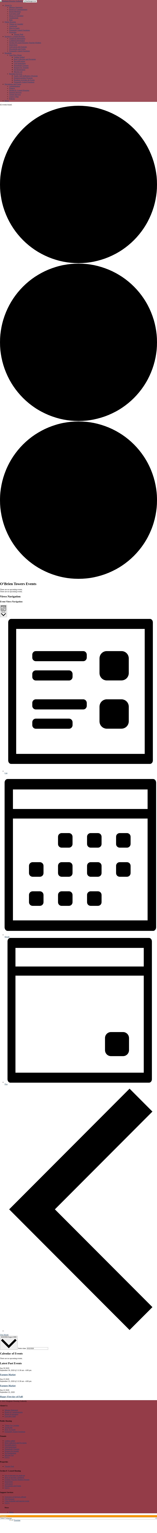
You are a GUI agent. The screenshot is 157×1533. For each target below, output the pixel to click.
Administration (14, 86)
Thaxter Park (18, 34)
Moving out (18, 72)
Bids (11, 20)
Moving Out (9, 1455)
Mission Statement (16, 7)
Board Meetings (15, 12)
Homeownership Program (23, 78)
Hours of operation (11, 1414)
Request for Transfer (21, 68)
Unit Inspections (20, 63)
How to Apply (14, 28)
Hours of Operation (16, 16)
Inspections (13, 45)
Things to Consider (16, 24)
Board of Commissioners (18, 9)
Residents (8, 53)
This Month (4, 1335)
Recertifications (19, 61)
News (7, 101)
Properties (12, 32)
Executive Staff (10, 1416)
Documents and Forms (17, 49)
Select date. (22, 1348)
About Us (8, 5)
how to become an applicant (15, 1475)
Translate (17, 1520)
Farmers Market (8, 1374)
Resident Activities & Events (24, 80)
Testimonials (13, 18)
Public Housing (10, 22)
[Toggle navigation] (30, 1)
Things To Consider (12, 1425)
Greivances (9, 1484)
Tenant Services (15, 95)
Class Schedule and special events (17, 1501)
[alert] (78, 589)
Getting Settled (19, 57)
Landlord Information (17, 41)
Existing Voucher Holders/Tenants (17, 1480)
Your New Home (15, 55)
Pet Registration (19, 70)
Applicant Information (17, 39)
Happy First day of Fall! (11, 1396)
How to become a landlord (14, 1478)
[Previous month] (81, 1331)
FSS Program (9, 1499)
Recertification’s (10, 1445)
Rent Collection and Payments (25, 59)
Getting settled (10, 1441)
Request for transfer (12, 1451)
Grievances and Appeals (18, 47)
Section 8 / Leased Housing (15, 36)
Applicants (13, 26)
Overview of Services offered (15, 1497)
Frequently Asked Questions (19, 30)
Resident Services (15, 74)
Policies (12, 99)
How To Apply (10, 1430)
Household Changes (21, 65)
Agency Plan (14, 97)
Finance (12, 88)
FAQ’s (7, 1457)
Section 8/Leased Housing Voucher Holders (25, 43)
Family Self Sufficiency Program (26, 76)
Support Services (15, 92)
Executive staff (14, 14)
